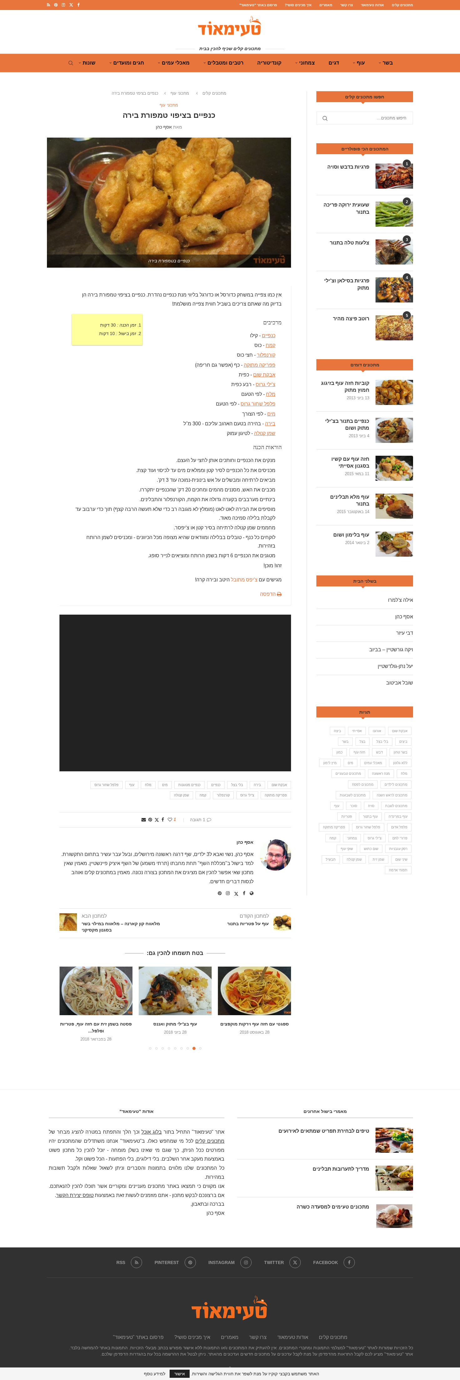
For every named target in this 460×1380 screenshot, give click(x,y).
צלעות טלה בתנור (349, 242)
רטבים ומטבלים (225, 63)
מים (271, 413)
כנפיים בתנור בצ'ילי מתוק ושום (347, 424)
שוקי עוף (347, 849)
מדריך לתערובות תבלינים (341, 1169)
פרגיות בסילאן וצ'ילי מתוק (346, 284)
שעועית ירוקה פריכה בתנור (346, 208)
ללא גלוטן (400, 763)
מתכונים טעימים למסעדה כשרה (333, 1206)
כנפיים (268, 335)
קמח (270, 345)
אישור (179, 1373)
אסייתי (357, 731)
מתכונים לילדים (396, 784)
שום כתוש (371, 849)
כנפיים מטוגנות (189, 785)
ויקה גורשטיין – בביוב (391, 649)
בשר (388, 63)
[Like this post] (170, 819)
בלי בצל (237, 785)
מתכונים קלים (402, 5)
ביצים (403, 741)
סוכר (353, 806)
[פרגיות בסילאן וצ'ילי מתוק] (394, 289)
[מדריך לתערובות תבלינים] (394, 1178)
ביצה (337, 731)
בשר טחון (400, 752)
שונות (89, 63)
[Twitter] (71, 5)
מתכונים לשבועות (353, 795)
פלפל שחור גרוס (258, 404)
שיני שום (401, 859)
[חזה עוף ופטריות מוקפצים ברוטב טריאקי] (95, 991)
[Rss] (48, 5)
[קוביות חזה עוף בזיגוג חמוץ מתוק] (394, 392)
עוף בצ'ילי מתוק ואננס (254, 1023)
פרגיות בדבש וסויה (348, 167)
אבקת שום (264, 374)
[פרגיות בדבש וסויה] (394, 176)
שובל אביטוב (399, 682)
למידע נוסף (154, 1374)
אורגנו (377, 731)
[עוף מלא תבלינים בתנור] (394, 506)
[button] (68, 1008)
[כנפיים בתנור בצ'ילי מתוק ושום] (394, 430)
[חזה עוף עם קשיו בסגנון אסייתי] (394, 468)
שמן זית (378, 859)
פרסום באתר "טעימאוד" (258, 5)
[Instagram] (63, 5)
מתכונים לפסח (363, 784)
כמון (339, 752)
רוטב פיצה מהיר (351, 318)
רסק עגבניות (398, 849)
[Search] (71, 63)
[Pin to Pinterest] (150, 819)
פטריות (346, 816)
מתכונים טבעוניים (348, 773)
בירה (270, 423)
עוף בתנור (370, 816)
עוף (361, 63)
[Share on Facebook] (162, 819)
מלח (270, 394)
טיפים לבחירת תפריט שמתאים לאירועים (324, 1131)
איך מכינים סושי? (298, 5)
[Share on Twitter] (157, 819)
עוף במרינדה (398, 816)
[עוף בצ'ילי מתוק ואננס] (254, 991)
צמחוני (307, 63)
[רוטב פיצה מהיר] (394, 327)
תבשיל (331, 859)
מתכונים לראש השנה (392, 795)
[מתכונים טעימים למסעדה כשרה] (394, 1216)
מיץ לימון (330, 763)
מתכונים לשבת (396, 806)
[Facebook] (78, 5)
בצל (362, 741)
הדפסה (268, 594)
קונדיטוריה (269, 63)
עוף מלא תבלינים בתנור (349, 500)
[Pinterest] (56, 5)
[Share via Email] (143, 819)
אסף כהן (164, 126)
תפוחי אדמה (398, 870)
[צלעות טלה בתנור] (394, 252)
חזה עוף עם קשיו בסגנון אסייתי (350, 462)
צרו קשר (346, 5)
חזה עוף (359, 752)
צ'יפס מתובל (244, 579)
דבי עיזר (404, 633)
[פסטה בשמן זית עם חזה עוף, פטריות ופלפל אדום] (175, 991)
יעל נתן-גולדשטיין (395, 666)
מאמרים (325, 5)
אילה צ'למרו (400, 600)
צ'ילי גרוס (265, 384)
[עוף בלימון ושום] (394, 544)
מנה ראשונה (381, 773)
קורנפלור (266, 355)
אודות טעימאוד (372, 5)
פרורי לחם (399, 838)
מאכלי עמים (176, 63)
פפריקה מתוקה (259, 364)
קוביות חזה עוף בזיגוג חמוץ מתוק (345, 386)
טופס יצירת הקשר (75, 1195)
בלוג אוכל (151, 1132)
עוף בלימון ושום (351, 535)
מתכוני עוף (180, 93)
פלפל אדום (399, 827)
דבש (379, 752)
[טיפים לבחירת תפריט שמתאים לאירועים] (394, 1140)
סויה (371, 806)
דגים (334, 63)
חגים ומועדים (128, 63)
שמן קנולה (264, 433)
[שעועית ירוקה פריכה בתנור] (394, 214)
